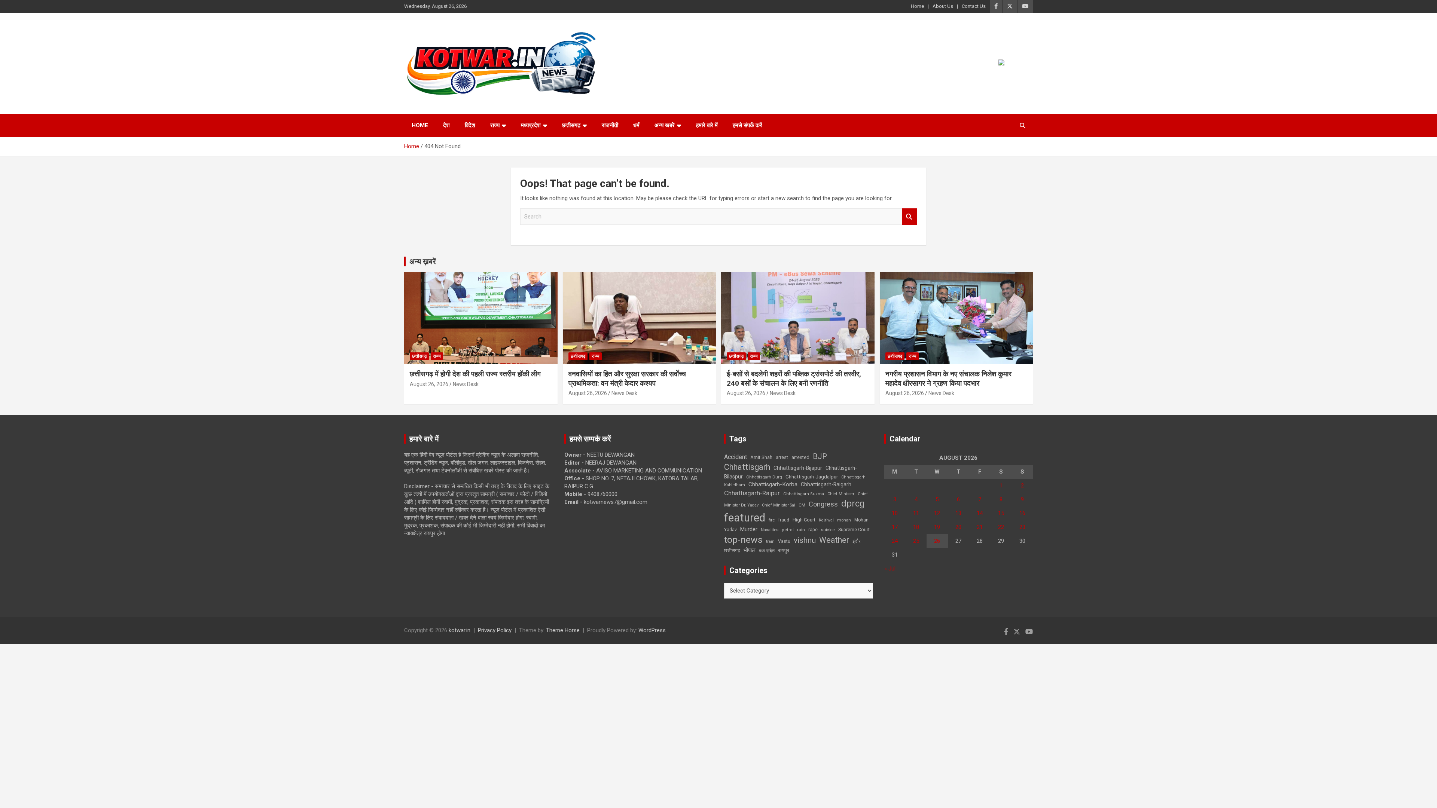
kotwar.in (459, 630)
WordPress (652, 630)
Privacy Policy (495, 630)
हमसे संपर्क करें (747, 125)
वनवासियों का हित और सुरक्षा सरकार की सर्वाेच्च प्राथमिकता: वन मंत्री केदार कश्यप (627, 379)
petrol (788, 529)
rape (813, 529)
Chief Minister (840, 494)
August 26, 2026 (429, 384)
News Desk (466, 384)
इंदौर (856, 541)
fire (772, 520)
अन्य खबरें (665, 125)
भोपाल (750, 550)
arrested (800, 457)
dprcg (853, 503)
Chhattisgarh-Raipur (752, 493)
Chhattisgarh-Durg (764, 477)
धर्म (636, 125)
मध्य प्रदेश (767, 550)
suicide (828, 529)
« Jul (890, 568)
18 (916, 527)
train (770, 541)
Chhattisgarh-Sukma (803, 494)
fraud (783, 520)
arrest (782, 457)
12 (937, 513)
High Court (804, 520)
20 (958, 527)
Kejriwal (826, 520)
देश (446, 125)
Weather (834, 540)
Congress (823, 504)
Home (917, 6)
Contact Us (974, 6)
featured (744, 517)
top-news (743, 539)
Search (909, 216)
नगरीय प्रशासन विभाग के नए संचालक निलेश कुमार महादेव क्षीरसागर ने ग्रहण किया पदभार (948, 379)
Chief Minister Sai (778, 505)
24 (895, 541)
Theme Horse (563, 630)
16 (1022, 513)
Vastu (784, 541)
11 (916, 513)
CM (802, 505)
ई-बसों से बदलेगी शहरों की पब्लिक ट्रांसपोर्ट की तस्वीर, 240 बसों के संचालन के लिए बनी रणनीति (794, 379)
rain (801, 529)
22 (1001, 527)
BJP (820, 456)
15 (1001, 513)
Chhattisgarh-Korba (772, 484)
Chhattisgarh (747, 467)
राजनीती (610, 125)
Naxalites (769, 529)
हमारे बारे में (707, 125)
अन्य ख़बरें (422, 261)
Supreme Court (854, 529)
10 (895, 513)
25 (916, 541)
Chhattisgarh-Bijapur (798, 468)
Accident (735, 456)
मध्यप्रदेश (531, 125)
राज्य (495, 125)
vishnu (805, 540)
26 (937, 541)
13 (958, 513)
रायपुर (783, 550)
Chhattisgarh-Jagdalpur (811, 477)
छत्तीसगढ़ (571, 125)
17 (895, 527)
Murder (748, 529)
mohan (844, 520)
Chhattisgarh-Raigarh (826, 484)
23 (1022, 527)
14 (980, 513)
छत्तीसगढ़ (732, 550)
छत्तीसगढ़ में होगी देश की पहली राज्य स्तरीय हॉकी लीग (475, 374)
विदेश (470, 125)
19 (937, 527)
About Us (943, 6)
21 (980, 527)
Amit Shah (761, 457)
